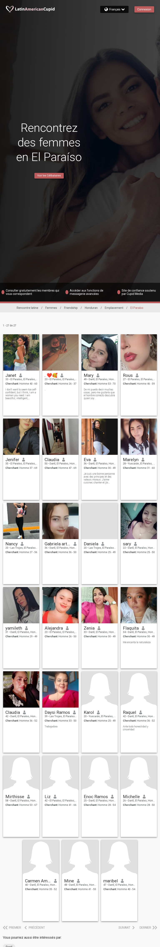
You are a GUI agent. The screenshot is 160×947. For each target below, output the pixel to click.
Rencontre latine (27, 307)
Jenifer (12, 459)
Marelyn (131, 459)
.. (45, 389)
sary (127, 543)
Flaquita (131, 628)
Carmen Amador (38, 880)
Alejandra (54, 628)
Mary (89, 375)
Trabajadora (51, 726)
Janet (10, 375)
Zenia (89, 628)
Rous (128, 375)
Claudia (52, 459)
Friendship (71, 307)
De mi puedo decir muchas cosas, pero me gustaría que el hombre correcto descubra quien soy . (99, 394)
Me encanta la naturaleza (137, 642)
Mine (69, 880)
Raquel (129, 712)
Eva (87, 459)
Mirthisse (14, 796)
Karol (89, 712)
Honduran (91, 307)
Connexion (144, 9)
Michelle (131, 796)
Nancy (11, 543)
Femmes (51, 307)
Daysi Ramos (57, 712)
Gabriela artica (58, 543)
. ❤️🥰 (51, 375)
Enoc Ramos (96, 796)
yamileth (13, 628)
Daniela (91, 543)
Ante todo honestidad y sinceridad (135, 728)
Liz (48, 796)
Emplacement (114, 307)
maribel (110, 880)
